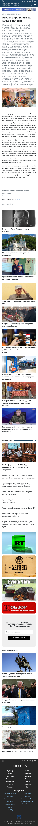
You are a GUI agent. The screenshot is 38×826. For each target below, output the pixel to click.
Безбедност (10, 781)
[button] (35, 4)
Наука (28, 781)
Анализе (10, 787)
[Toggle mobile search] (31, 4)
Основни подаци (10, 793)
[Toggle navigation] (34, 4)
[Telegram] (35, 1)
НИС (4, 204)
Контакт (28, 796)
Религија (10, 801)
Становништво (10, 804)
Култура (28, 784)
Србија (10, 204)
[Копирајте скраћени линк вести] (19, 195)
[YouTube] (27, 1)
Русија (10, 773)
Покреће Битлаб (27, 804)
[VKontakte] (30, 1)
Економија (10, 779)
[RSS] (3, 1)
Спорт (28, 787)
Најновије (10, 771)
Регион (27, 771)
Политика (10, 776)
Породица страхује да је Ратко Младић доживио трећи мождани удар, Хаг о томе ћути (18, 524)
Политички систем (10, 799)
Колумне (28, 776)
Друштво (18, 14)
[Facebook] (22, 1)
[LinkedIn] (32, 1)
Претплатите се (19, 637)
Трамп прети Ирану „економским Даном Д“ (18, 508)
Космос (28, 779)
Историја (10, 796)
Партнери (28, 793)
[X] (25, 1)
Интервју (28, 773)
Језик (10, 807)
